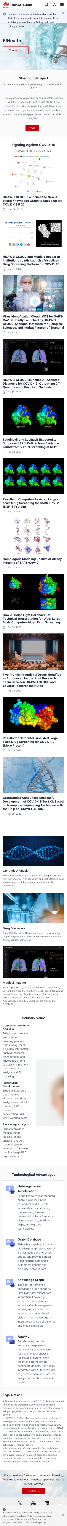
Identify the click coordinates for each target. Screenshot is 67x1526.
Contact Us (16, 50)
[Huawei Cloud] (17, 5)
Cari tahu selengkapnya (36, 1522)
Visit (32, 127)
